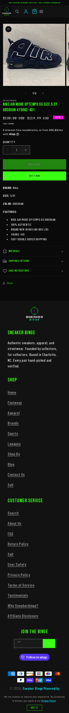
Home (12, 392)
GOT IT (34, 707)
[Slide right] (43, 93)
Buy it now (34, 176)
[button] (17, 11)
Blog (11, 464)
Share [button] (10, 283)
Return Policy (18, 543)
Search (13, 512)
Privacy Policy (19, 574)
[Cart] (34, 11)
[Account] (26, 11)
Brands (13, 423)
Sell (10, 484)
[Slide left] (26, 93)
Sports (13, 433)
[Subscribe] (49, 643)
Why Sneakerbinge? (23, 605)
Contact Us (16, 474)
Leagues (14, 443)
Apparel (14, 412)
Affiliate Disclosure (23, 615)
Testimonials (18, 595)
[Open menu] (41, 11)
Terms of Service (21, 585)
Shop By (14, 453)
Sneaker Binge (33, 688)
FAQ (10, 533)
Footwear (15, 402)
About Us (14, 523)
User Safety (17, 564)
